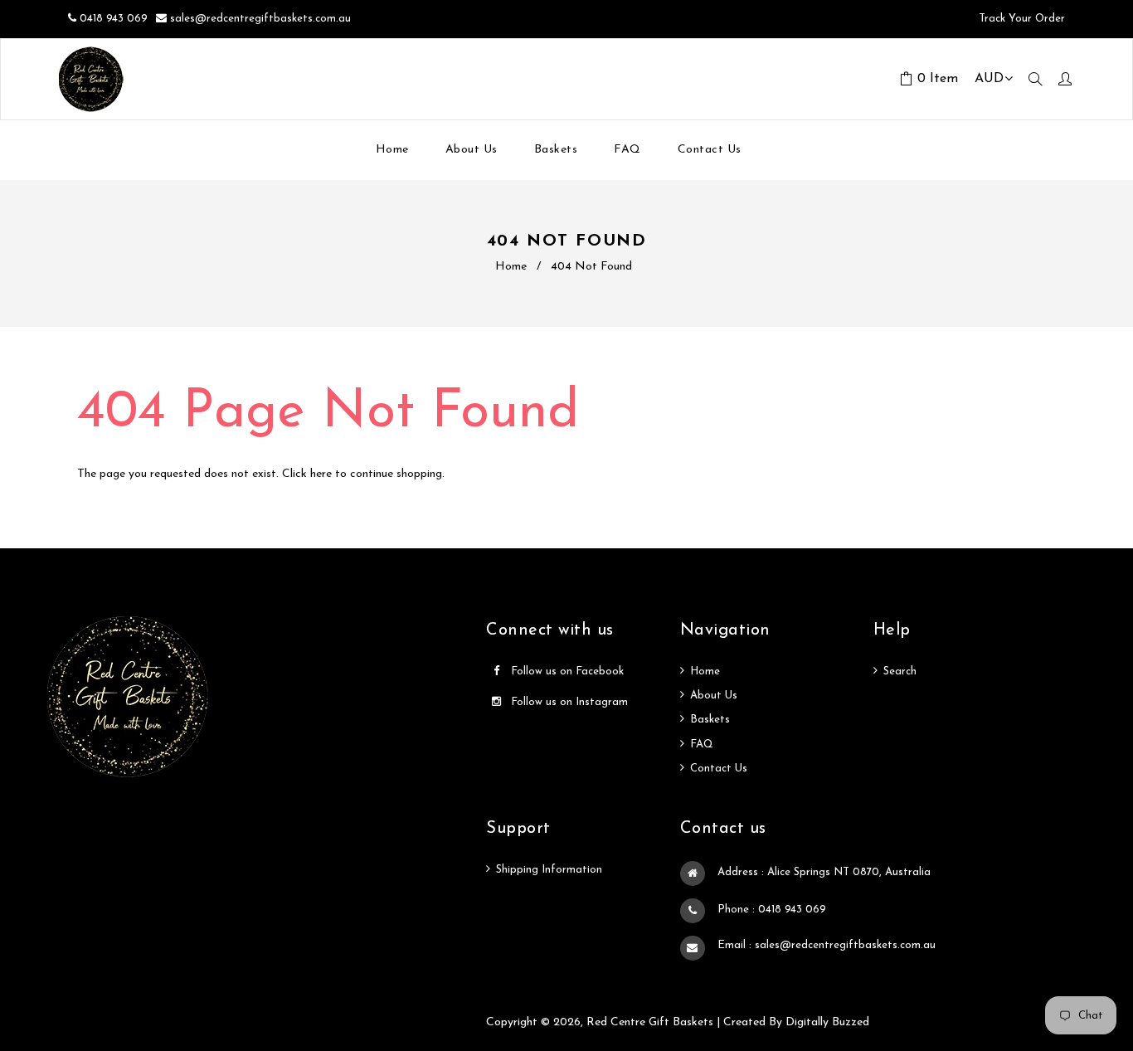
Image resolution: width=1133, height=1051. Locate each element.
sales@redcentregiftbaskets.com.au (260, 18)
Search (900, 671)
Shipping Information (549, 869)
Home (511, 266)
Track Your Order (1020, 18)
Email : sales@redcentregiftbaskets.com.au (826, 945)
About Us (713, 695)
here (321, 474)
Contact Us (718, 768)
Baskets (710, 719)
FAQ (701, 744)
